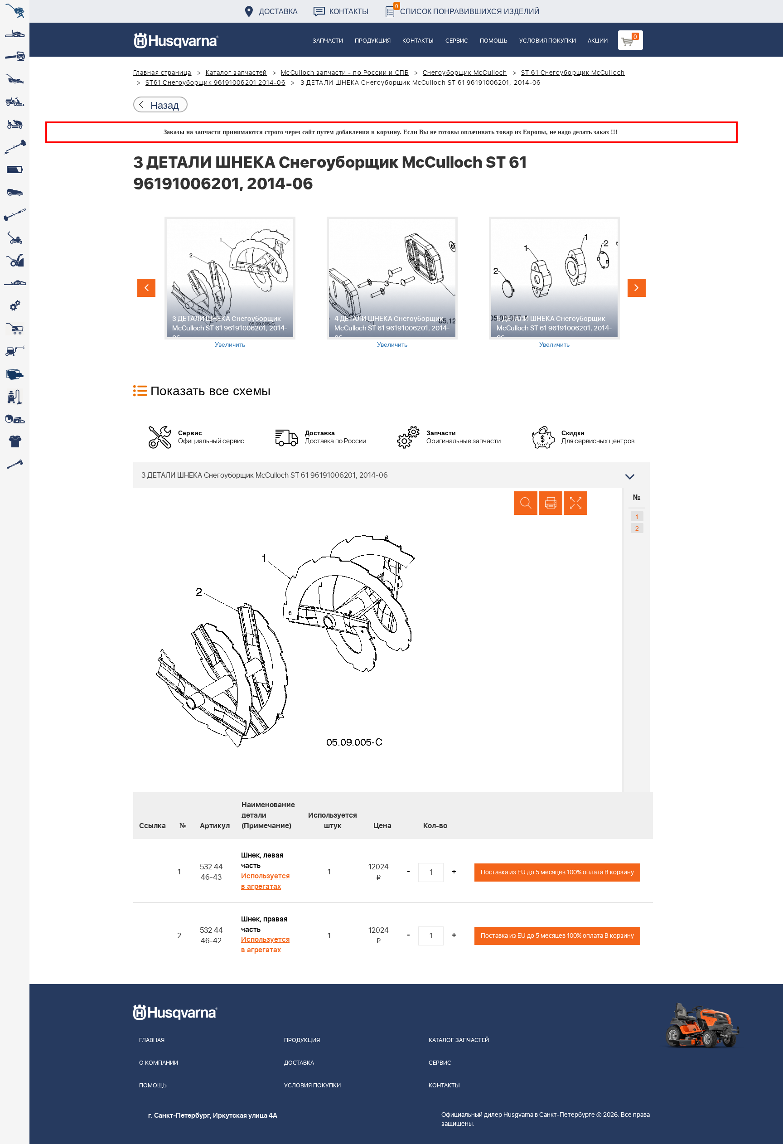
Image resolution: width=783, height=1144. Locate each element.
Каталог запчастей (236, 73)
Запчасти (328, 41)
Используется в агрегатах (265, 881)
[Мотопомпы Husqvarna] (14, 374)
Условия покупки (547, 41)
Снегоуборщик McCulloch (465, 73)
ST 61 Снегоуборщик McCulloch (573, 73)
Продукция (373, 41)
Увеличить (230, 344)
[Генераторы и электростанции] (14, 328)
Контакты (348, 11)
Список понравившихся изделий (467, 9)
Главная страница (162, 73)
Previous (146, 288)
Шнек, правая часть (264, 924)
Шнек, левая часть (262, 860)
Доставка (278, 11)
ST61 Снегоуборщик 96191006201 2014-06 (215, 82)
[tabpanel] (230, 283)
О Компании (158, 1063)
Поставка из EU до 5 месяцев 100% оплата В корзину (557, 872)
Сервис (456, 41)
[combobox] (391, 475)
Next (637, 288)
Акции (598, 41)
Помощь (494, 41)
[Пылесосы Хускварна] (14, 396)
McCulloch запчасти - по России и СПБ (345, 73)
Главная (151, 1040)
